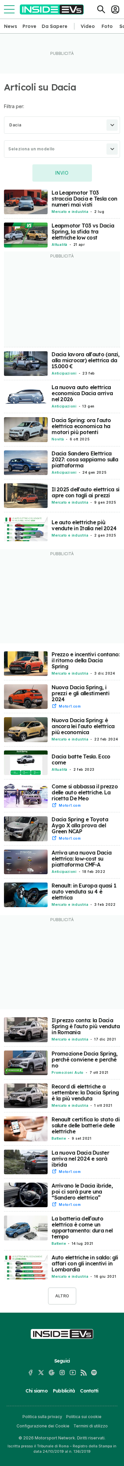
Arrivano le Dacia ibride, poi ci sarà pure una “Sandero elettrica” (82, 1191)
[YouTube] (72, 1372)
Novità (58, 439)
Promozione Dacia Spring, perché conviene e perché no (84, 1059)
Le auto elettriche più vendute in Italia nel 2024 (84, 525)
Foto (107, 26)
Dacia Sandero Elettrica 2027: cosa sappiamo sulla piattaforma (85, 459)
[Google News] (51, 1372)
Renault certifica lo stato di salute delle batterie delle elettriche (86, 1125)
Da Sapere (54, 26)
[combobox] (62, 125)
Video (88, 26)
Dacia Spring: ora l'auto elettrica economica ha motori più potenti (81, 426)
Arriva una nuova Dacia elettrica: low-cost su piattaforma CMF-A (81, 858)
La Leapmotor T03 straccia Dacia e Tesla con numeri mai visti (84, 198)
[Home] (52, 9)
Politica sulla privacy (42, 1416)
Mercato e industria (70, 212)
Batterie (59, 1138)
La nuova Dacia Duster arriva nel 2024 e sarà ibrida (80, 1158)
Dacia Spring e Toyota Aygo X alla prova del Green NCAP (80, 825)
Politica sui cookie (84, 1416)
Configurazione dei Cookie (43, 1425)
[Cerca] (101, 9)
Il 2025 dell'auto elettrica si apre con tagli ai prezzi (85, 492)
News (10, 26)
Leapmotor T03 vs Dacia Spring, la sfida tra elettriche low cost (83, 231)
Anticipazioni (64, 373)
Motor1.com (70, 706)
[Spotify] (94, 1372)
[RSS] (83, 1372)
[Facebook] (30, 1372)
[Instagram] (62, 1372)
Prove (29, 26)
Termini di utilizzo (90, 1425)
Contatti (89, 1391)
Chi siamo (36, 1391)
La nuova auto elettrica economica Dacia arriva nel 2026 (82, 393)
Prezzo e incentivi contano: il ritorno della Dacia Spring (85, 660)
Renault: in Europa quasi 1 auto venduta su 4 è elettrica (84, 891)
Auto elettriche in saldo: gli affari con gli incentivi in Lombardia (85, 1263)
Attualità (59, 244)
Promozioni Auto (68, 1072)
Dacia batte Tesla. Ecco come (81, 759)
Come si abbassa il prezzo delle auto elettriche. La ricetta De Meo (85, 792)
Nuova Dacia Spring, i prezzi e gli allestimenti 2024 (80, 693)
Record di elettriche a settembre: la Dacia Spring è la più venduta (85, 1092)
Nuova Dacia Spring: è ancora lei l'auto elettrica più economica (83, 726)
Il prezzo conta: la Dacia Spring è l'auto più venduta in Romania (86, 1026)
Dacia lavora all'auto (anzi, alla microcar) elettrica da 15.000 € (85, 360)
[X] (41, 1372)
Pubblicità (64, 1391)
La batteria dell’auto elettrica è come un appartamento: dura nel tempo (82, 1227)
